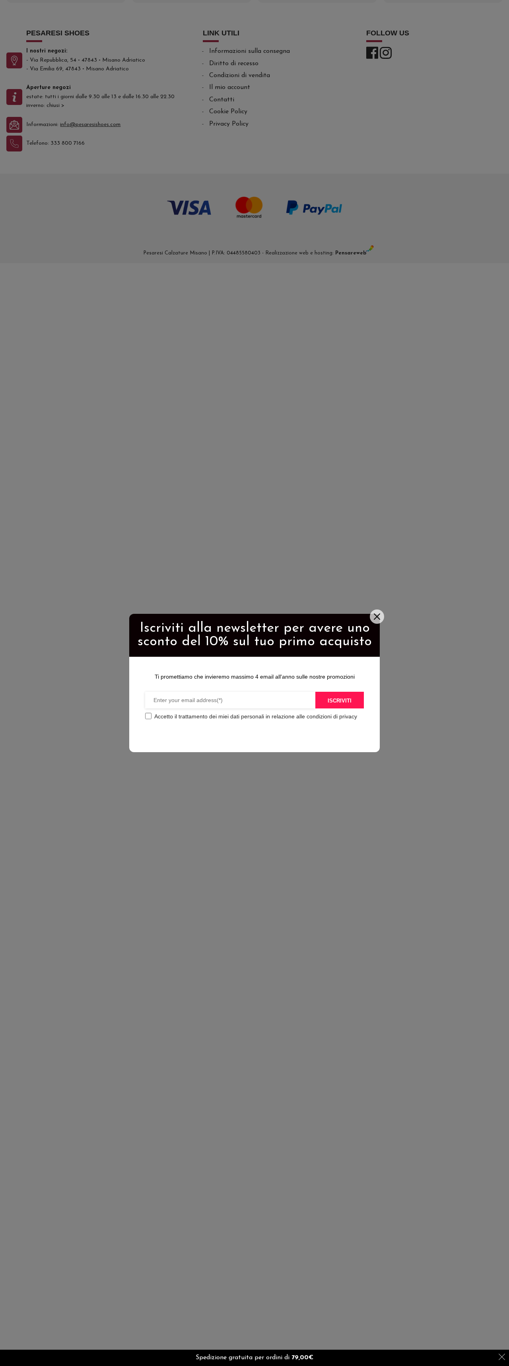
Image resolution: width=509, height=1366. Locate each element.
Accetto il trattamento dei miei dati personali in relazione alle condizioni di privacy (255, 716)
